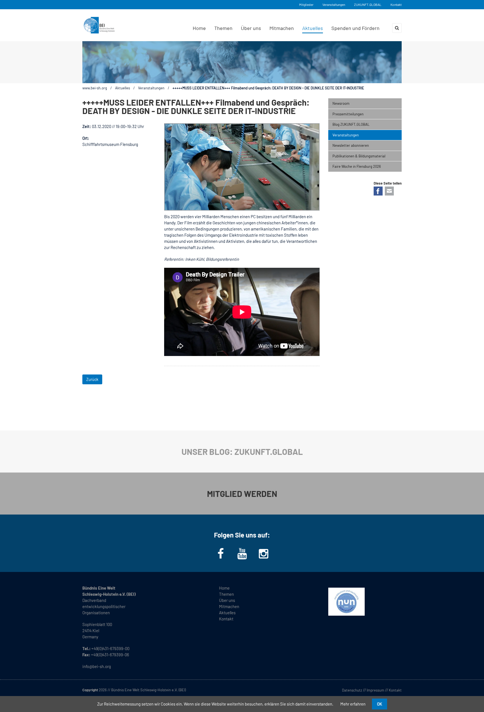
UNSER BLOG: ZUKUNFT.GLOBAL (242, 451)
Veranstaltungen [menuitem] (345, 135)
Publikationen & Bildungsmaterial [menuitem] (358, 156)
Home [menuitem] (199, 28)
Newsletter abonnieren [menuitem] (350, 145)
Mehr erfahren (353, 703)
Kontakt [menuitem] (226, 618)
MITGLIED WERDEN (242, 493)
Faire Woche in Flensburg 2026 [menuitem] (356, 166)
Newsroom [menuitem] (341, 103)
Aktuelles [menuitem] (312, 28)
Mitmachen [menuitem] (281, 28)
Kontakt (396, 4)
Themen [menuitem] (223, 28)
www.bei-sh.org (94, 88)
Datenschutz (352, 690)
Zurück (92, 379)
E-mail (389, 191)
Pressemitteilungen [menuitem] (348, 114)
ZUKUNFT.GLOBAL (367, 4)
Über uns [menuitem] (251, 28)
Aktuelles (122, 88)
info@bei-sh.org (96, 666)
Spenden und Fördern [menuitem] (355, 28)
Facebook (378, 191)
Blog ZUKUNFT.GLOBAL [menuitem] (350, 124)
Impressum (375, 690)
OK (379, 703)
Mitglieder (306, 4)
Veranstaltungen (333, 4)
